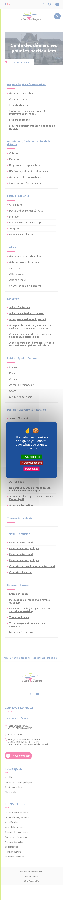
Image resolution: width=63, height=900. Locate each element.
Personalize (31, 468)
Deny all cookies (32, 462)
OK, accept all (32, 457)
